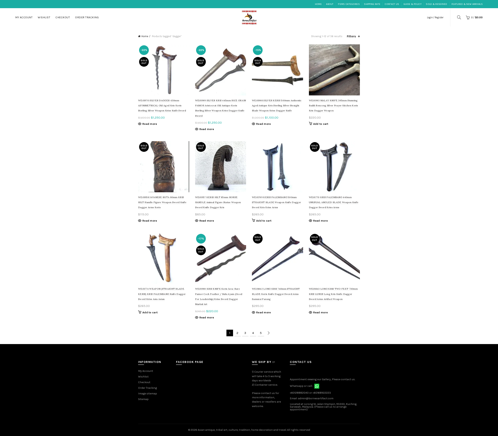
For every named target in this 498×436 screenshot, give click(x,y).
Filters (351, 36)
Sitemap (143, 399)
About (330, 4)
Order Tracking (87, 17)
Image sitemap (147, 393)
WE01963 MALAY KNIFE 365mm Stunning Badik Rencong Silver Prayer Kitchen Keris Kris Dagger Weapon (333, 105)
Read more (149, 124)
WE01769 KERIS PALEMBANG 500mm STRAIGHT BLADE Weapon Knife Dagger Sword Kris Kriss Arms (276, 202)
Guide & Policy (412, 4)
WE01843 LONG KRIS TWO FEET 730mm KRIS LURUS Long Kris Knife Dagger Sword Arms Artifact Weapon (333, 294)
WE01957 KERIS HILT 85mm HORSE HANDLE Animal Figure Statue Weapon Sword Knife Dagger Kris (218, 202)
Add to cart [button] (320, 124)
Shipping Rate (372, 4)
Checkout (62, 17)
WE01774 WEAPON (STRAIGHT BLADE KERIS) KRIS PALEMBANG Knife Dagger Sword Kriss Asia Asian (162, 294)
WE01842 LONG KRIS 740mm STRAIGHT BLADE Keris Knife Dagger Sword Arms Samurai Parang (276, 294)
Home (318, 4)
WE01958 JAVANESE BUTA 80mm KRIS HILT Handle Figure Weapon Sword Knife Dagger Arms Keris (162, 202)
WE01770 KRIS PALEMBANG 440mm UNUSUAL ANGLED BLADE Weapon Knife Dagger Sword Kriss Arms (334, 202)
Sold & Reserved (436, 4)
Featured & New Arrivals (467, 4)
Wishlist (44, 17)
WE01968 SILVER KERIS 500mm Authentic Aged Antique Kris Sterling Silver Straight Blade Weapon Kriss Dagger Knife (277, 105)
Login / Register (435, 17)
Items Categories (349, 4)
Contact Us (392, 4)
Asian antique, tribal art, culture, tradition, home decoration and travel (242, 430)
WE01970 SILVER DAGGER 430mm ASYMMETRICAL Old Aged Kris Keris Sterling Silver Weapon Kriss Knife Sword (162, 105)
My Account (23, 17)
